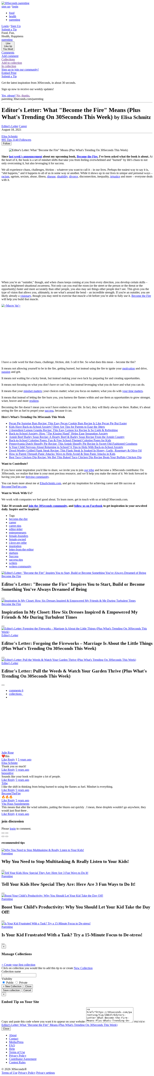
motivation (128, 368)
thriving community (37, 476)
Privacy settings (45, 1072)
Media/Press (16, 1042)
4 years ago (22, 814)
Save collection (11, 990)
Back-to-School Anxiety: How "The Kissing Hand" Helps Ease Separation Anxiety (58, 433)
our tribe (89, 470)
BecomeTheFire (11, 793)
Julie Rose (8, 752)
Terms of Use (17, 1052)
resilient (33, 400)
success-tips (16, 559)
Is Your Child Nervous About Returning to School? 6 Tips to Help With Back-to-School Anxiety (66, 447)
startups (13, 552)
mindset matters (32, 391)
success (49, 410)
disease (51, 176)
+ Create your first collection (18, 964)
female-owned (17, 539)
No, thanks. (23, 95)
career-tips (15, 525)
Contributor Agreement (22, 1059)
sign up (6, 6)
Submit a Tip (9, 29)
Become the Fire (87, 156)
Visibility (7, 978)
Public (9, 982)
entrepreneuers (17, 532)
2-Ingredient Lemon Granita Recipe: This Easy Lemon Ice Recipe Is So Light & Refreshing (63, 430)
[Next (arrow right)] (6, 836)
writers (13, 563)
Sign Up (16, 26)
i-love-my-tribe (18, 542)
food (11, 12)
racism (5, 176)
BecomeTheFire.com (14, 486)
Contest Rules (17, 1062)
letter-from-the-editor (21, 549)
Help (12, 1048)
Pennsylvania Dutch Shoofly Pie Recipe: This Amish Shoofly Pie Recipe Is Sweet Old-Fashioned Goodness (73, 443)
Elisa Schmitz (10, 763)
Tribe (5, 783)
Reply (11, 759)
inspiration (15, 546)
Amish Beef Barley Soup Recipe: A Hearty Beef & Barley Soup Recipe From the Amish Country (67, 437)
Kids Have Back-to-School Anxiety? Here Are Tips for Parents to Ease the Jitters (57, 426)
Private (22, 982)
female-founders (18, 536)
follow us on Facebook (88, 505)
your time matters (132, 391)
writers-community (20, 566)
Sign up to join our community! (20, 69)
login (15, 6)
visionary (25, 295)
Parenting (7, 853)
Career (23, 126)
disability (62, 176)
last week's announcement (25, 156)
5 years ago (24, 759)
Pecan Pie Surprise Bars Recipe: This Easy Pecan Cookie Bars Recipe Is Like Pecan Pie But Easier (68, 423)
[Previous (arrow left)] (3, 836)
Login (5, 26)
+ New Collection (12, 986)
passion (6, 371)
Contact (13, 1038)
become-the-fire (18, 519)
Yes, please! (9, 95)
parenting (14, 19)
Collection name (11, 971)
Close (28, 986)
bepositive (8, 773)
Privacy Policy (17, 1055)
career (12, 522)
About (13, 1035)
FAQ (12, 1045)
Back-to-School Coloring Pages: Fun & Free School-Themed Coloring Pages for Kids (60, 440)
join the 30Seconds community (48, 505)
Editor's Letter (10, 126)
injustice (115, 176)
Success (13, 556)
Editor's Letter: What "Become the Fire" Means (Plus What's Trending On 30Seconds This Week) (59, 1025)
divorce (73, 176)
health (12, 16)
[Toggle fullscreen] (6, 833)
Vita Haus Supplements (15, 803)
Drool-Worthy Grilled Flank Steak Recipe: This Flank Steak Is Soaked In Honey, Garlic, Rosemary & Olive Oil (75, 450)
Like (5, 759)
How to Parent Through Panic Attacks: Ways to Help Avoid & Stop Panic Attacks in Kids (62, 453)
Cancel (27, 990)
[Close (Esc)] (3, 833)
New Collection (83, 968)
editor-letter (16, 529)
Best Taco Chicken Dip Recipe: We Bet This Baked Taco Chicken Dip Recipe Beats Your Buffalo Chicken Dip (75, 457)
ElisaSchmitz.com (50, 483)
